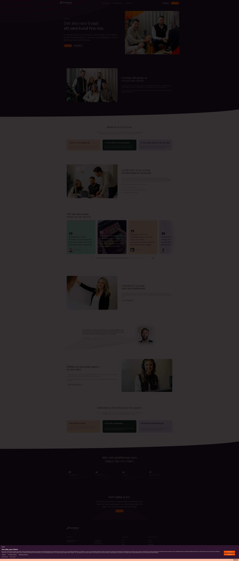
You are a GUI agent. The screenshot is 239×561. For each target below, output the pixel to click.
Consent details (4, 556)
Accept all (229, 551)
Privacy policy (12, 556)
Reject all (229, 554)
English (3, 546)
